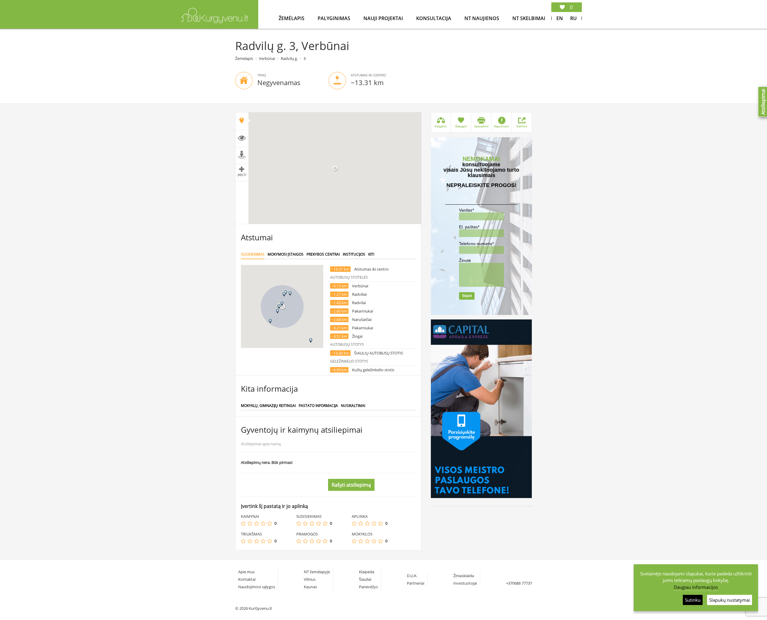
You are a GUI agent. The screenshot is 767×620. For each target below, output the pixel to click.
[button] (282, 303)
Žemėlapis (292, 18)
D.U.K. (412, 575)
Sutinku (692, 600)
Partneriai (415, 583)
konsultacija (434, 18)
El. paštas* (469, 226)
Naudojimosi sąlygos (256, 586)
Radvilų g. (289, 58)
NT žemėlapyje (317, 571)
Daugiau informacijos (696, 587)
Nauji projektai (383, 18)
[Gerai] (263, 523)
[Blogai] (250, 523)
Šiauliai (365, 579)
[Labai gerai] (269, 523)
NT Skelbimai (528, 18)
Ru (573, 18)
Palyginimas (334, 18)
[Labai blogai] (243, 523)
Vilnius (309, 579)
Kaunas (310, 586)
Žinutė (465, 260)
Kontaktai (247, 579)
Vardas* (466, 210)
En (559, 18)
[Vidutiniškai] (256, 523)
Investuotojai (465, 583)
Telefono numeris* (476, 243)
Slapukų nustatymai (729, 600)
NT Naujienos (482, 18)
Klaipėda (366, 571)
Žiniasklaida (463, 575)
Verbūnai (267, 58)
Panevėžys (368, 586)
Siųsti (467, 296)
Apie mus (246, 571)
